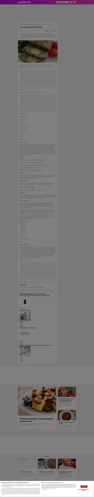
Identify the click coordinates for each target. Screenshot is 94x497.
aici (12, 491)
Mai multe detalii (9, 486)
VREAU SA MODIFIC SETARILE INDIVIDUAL (83, 490)
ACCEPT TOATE (84, 486)
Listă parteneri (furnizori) (45, 489)
